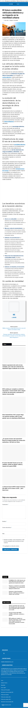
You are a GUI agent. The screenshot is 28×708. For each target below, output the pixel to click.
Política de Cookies (5, 694)
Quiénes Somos (4, 682)
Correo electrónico (7, 527)
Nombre (4, 521)
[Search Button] (26, 4)
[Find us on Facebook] (1, 653)
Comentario (5, 504)
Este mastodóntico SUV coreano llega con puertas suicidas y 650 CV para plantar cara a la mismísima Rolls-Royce (13, 416)
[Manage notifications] (3, 705)
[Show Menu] (1, 4)
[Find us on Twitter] (4, 653)
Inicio (2, 680)
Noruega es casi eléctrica (10, 1)
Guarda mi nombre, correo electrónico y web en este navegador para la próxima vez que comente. (14, 541)
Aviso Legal (3, 687)
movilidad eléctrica (19, 144)
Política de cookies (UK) (6, 699)
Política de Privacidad (5, 690)
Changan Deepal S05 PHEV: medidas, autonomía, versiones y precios (16, 614)
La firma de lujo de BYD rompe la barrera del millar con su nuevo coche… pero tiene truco (13, 488)
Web (3, 533)
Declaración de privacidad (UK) (7, 701)
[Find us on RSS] (8, 653)
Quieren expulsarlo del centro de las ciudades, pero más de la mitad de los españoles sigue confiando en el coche (13, 366)
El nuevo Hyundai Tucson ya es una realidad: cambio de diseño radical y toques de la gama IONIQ (12, 464)
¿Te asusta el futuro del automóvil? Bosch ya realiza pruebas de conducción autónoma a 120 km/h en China (13, 440)
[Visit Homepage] (14, 4)
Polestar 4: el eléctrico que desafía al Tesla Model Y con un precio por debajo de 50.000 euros (17, 587)
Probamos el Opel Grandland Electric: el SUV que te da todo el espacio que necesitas (16, 593)
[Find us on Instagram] (6, 653)
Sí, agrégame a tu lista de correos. (11, 546)
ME (14, 314)
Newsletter (3, 685)
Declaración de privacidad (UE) (7, 692)
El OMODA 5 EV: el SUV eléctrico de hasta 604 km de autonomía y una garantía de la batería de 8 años (17, 582)
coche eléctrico (6, 77)
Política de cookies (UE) (6, 697)
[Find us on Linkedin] (13, 653)
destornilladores (9, 121)
